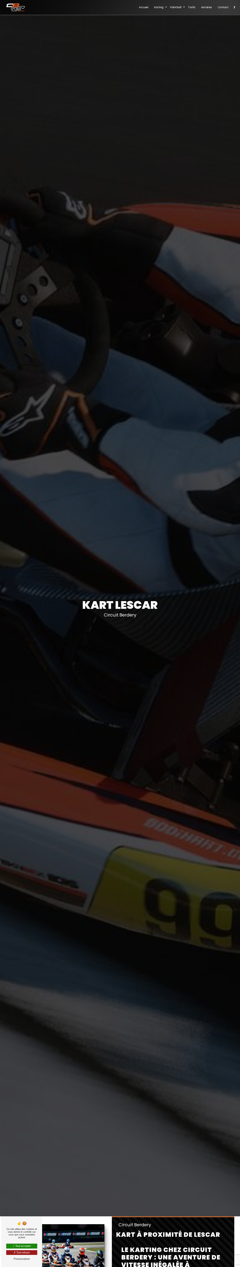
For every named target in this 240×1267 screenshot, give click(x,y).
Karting (158, 7)
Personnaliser (22, 1259)
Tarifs (191, 7)
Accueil (143, 7)
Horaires (206, 7)
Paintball (175, 7)
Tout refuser (23, 1252)
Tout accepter (23, 1246)
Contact (223, 7)
